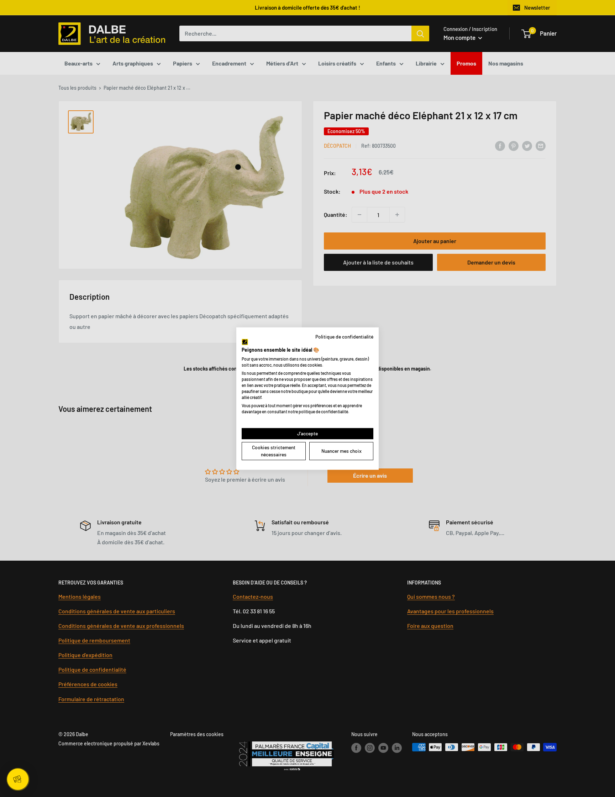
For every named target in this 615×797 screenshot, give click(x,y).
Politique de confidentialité (344, 336)
